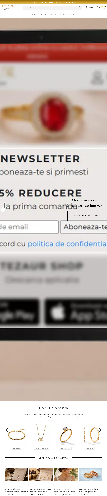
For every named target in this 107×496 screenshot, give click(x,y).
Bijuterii (34, 14)
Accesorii (73, 14)
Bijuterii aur (16, 448)
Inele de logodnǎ (48, 14)
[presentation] (7, 429)
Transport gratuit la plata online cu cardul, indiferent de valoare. (53, 2)
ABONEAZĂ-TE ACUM (86, 216)
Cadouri (62, 14)
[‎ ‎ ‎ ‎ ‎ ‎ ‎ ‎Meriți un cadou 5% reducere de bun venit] (53, 209)
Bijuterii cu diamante (41, 448)
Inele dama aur (66, 448)
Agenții (91, 8)
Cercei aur (90, 448)
